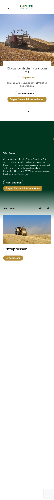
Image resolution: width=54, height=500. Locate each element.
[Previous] (40, 208)
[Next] (48, 208)
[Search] (7, 7)
